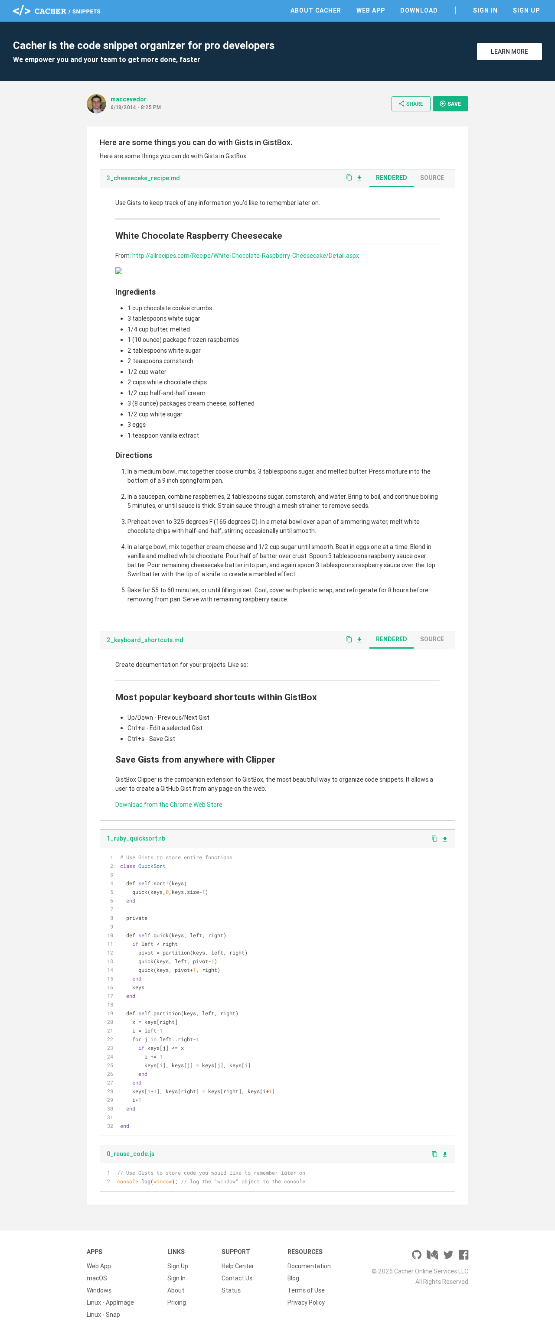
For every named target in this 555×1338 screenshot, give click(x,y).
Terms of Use (306, 1290)
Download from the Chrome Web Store (168, 805)
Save (450, 103)
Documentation (309, 1266)
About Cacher (316, 10)
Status (231, 1290)
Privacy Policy (306, 1302)
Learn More (509, 51)
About (175, 1290)
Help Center (238, 1266)
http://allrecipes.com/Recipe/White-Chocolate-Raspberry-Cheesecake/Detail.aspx (245, 256)
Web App (370, 10)
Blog (293, 1278)
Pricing (176, 1302)
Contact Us (237, 1278)
